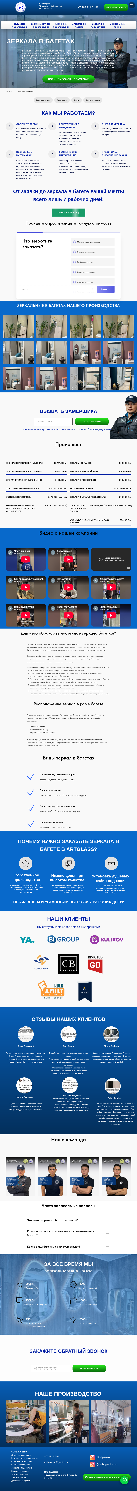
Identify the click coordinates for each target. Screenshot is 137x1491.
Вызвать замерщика (43, 100)
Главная (9, 91)
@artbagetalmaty (106, 1464)
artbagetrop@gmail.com (56, 1462)
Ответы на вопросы (93, 100)
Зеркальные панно (117, 25)
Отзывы (76, 100)
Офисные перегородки (61, 25)
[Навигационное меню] (131, 5)
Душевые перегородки (20, 25)
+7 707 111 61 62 (88, 7)
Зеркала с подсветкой (98, 25)
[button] (116, 7)
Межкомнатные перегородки (40, 25)
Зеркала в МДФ (18, 1477)
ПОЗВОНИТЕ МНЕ (92, 421)
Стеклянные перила (79, 25)
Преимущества (62, 100)
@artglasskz (103, 1457)
